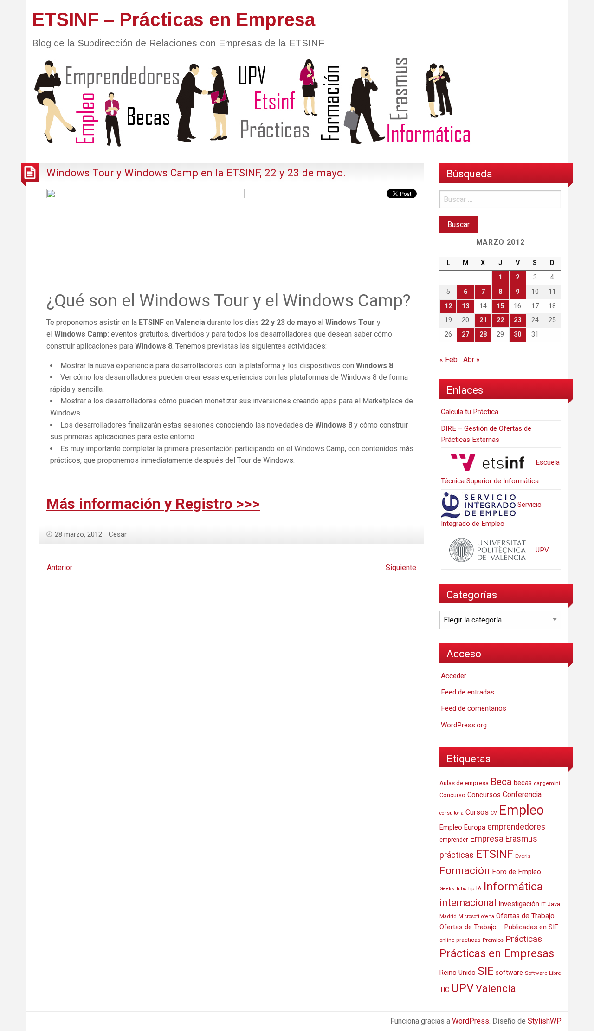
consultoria (451, 813)
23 (517, 320)
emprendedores (516, 826)
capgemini (547, 783)
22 (500, 320)
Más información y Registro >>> (153, 503)
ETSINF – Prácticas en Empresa (173, 19)
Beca (501, 781)
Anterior (59, 567)
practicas (468, 940)
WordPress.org (464, 725)
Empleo (521, 810)
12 (448, 306)
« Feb (448, 359)
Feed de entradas (467, 692)
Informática (513, 886)
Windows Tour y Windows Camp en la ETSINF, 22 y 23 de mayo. (196, 173)
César (118, 534)
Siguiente (401, 567)
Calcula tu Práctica (469, 412)
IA (479, 888)
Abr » (471, 359)
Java (554, 904)
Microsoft (468, 917)
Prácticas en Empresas (496, 953)
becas (523, 783)
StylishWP (545, 1021)
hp (471, 888)
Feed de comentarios (473, 708)
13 (465, 306)
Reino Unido (457, 972)
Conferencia (522, 794)
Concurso (452, 794)
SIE (486, 971)
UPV (541, 550)
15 (500, 306)
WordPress (470, 1021)
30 (517, 334)
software (509, 973)
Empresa (487, 839)
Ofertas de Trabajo (525, 916)
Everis (522, 856)
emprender (453, 839)
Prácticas (523, 939)
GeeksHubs (452, 889)
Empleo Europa (462, 827)
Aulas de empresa (464, 782)
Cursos (477, 812)
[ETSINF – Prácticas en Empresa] (248, 101)
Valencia (496, 988)
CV (494, 813)
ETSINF (494, 854)
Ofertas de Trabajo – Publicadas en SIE (498, 927)
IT (543, 904)
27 (465, 334)
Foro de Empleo (516, 872)
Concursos (484, 795)
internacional (468, 902)
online (446, 940)
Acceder (453, 676)
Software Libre (543, 973)
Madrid (448, 917)
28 (483, 334)
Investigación (518, 904)
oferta (487, 917)
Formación (464, 870)
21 (483, 320)
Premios (493, 940)
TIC (444, 989)
